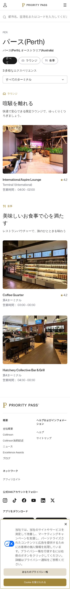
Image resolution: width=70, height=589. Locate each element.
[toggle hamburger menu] (65, 5)
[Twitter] (52, 500)
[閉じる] (66, 524)
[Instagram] (5, 500)
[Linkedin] (43, 500)
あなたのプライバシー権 (35, 572)
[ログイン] (5, 5)
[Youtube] (33, 500)
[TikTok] (14, 500)
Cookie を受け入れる (35, 582)
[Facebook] (24, 500)
